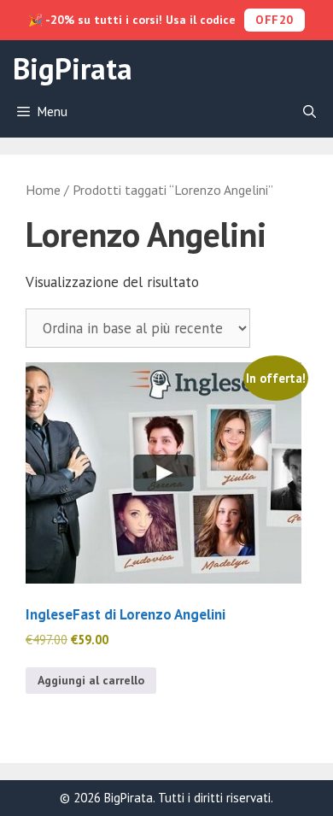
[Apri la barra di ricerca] (309, 112)
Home (43, 189)
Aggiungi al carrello (91, 680)
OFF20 (274, 19)
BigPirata (72, 68)
